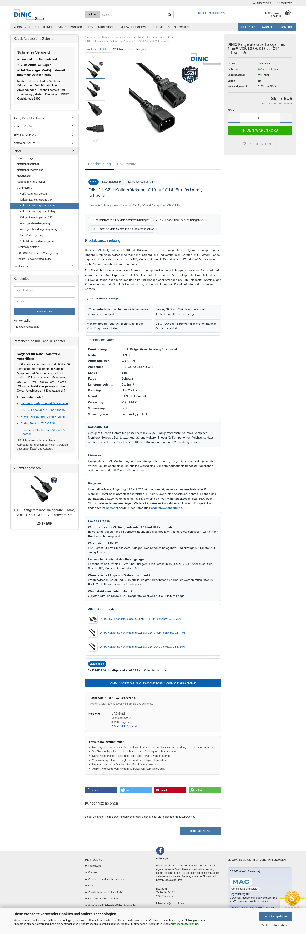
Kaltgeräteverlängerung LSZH (37, 205)
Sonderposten (178, 27)
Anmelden (44, 311)
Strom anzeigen (26, 158)
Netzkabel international (30, 169)
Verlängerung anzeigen (33, 193)
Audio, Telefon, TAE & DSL (38, 423)
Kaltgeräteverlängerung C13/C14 (171, 507)
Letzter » (105, 49)
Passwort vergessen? (26, 326)
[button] (101, 790)
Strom (157, 27)
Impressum (94, 865)
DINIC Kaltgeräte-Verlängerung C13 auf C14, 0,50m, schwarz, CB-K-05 (142, 632)
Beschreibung (99, 164)
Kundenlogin (263, 3)
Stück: (231, 110)
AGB (90, 885)
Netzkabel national (28, 163)
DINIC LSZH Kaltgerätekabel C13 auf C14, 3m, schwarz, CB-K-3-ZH (141, 618)
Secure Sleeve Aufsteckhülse (34, 258)
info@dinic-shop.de (175, 903)
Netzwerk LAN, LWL (133, 27)
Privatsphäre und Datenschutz (105, 892)
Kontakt (286, 27)
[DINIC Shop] (46, 14)
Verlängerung (24, 187)
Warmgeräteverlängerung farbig (38, 229)
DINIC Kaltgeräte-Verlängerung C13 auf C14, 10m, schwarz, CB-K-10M (142, 646)
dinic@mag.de (129, 726)
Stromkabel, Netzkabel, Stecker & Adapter (43, 431)
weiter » (91, 49)
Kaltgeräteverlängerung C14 (36, 199)
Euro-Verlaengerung (31, 235)
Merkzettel (286, 3)
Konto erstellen (22, 320)
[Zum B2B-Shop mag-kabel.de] (241, 881)
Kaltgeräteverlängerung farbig (37, 211)
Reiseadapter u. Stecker (31, 181)
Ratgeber (267, 27)
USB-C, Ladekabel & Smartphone (43, 410)
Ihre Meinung (200, 830)
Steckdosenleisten (28, 247)
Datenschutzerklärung (185, 923)
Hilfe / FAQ (248, 27)
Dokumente (126, 164)
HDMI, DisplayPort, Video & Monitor (44, 416)
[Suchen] (170, 14)
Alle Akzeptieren (276, 916)
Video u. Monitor (70, 27)
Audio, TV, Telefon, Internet (33, 27)
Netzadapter (24, 175)
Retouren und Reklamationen (104, 898)
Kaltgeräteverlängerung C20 (36, 217)
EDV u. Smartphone (101, 27)
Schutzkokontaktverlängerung (37, 241)
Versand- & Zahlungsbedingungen (107, 879)
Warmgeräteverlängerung (35, 223)
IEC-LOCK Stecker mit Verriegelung (37, 253)
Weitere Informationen (275, 925)
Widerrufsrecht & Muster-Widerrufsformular (112, 905)
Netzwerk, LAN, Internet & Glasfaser (44, 403)
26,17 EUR (44, 523)
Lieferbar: (233, 69)
